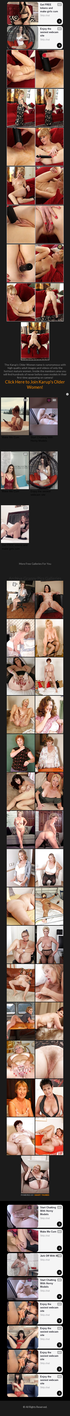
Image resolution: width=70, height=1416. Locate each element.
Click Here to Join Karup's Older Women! (35, 384)
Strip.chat (45, 15)
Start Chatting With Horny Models (42, 439)
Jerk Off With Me (49, 1255)
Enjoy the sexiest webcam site (49, 32)
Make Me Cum (10, 437)
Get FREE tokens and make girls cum (49, 8)
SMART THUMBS (41, 1195)
